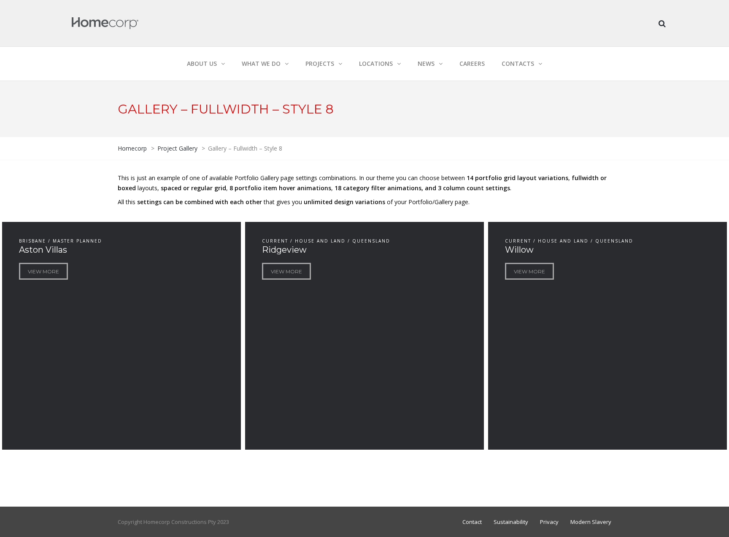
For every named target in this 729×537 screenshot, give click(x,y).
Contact (472, 522)
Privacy (549, 522)
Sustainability (511, 522)
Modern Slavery (590, 522)
